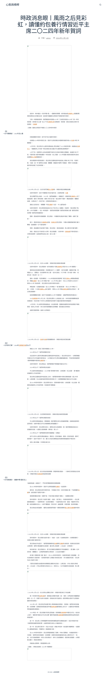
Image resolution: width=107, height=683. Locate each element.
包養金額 (67, 232)
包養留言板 (22, 345)
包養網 (35, 124)
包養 (72, 140)
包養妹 (58, 487)
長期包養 (65, 289)
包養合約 (53, 222)
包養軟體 (60, 615)
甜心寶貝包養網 (69, 508)
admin (48, 38)
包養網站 (44, 222)
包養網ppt (71, 114)
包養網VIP (74, 196)
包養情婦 (35, 298)
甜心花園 (34, 157)
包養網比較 (51, 122)
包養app (68, 278)
